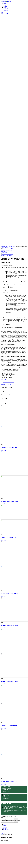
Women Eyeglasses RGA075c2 (9, 625)
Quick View (3, 450)
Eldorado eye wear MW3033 (9, 447)
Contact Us (6, 795)
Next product (4, 252)
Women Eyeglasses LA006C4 (9, 501)
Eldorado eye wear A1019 (8, 537)
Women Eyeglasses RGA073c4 (9, 593)
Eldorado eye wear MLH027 (9, 725)
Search (16, 819)
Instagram (5, 798)
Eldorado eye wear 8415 (6, 250)
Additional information (8, 382)
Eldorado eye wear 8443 (6, 255)
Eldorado (5, 246)
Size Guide (3, 379)
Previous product (4, 247)
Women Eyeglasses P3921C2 (9, 781)
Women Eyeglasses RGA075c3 (9, 681)
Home (2, 246)
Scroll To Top (4, 833)
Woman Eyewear (11, 246)
